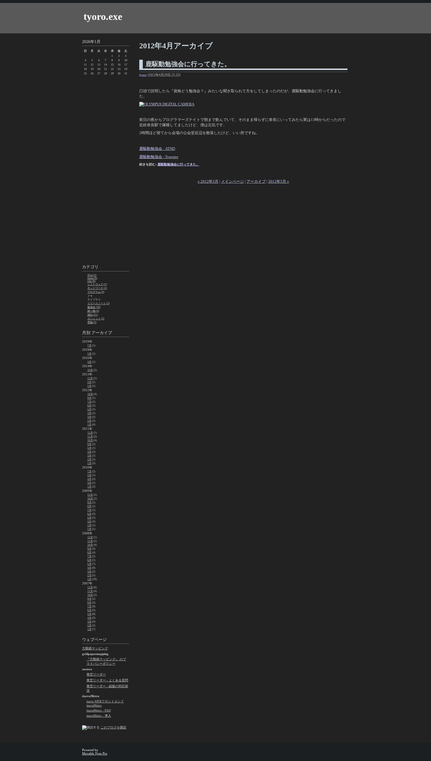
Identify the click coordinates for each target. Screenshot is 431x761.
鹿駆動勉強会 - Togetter (158, 157)
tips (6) (91, 281)
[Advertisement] (105, 171)
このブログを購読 (113, 727)
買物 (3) (91, 322)
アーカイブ (256, 181)
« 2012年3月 (208, 181)
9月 (89, 397)
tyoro (143, 74)
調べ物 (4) (93, 310)
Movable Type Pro (94, 753)
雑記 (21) (92, 314)
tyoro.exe (103, 16)
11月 (90, 378)
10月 (90, 370)
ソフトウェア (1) (97, 284)
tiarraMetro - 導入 (98, 715)
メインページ (232, 181)
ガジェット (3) (95, 318)
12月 (90, 432)
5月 (89, 409)
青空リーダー (96, 674)
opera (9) (92, 278)
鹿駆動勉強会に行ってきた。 (188, 64)
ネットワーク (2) (97, 288)
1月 (89, 353)
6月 (89, 405)
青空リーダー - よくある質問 (107, 680)
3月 (89, 361)
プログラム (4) (95, 291)
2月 (89, 382)
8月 (89, 506)
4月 (89, 413)
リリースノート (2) (98, 303)
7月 (89, 345)
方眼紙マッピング (95, 648)
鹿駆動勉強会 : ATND (157, 148)
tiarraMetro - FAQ (98, 710)
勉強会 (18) (94, 307)
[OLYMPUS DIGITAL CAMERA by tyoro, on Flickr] (166, 104)
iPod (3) (91, 275)
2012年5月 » (278, 181)
